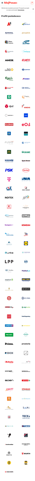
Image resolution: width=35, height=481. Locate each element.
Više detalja (21, 10)
